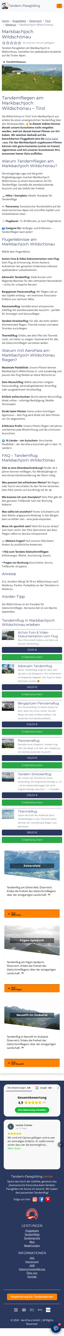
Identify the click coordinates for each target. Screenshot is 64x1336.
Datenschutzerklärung (32, 1269)
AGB (32, 1265)
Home (5, 21)
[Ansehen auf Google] (11, 1127)
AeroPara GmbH (30, 1320)
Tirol (47, 21)
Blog (32, 1242)
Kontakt (32, 1276)
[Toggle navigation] (59, 6)
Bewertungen (32, 1245)
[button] (3, 1144)
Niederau (10, 24)
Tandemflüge (32, 1234)
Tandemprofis (32, 1238)
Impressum (32, 1261)
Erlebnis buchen (32, 657)
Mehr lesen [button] (14, 1148)
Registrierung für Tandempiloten (32, 1296)
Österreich (35, 21)
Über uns (32, 1273)
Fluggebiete (19, 21)
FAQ (32, 1258)
